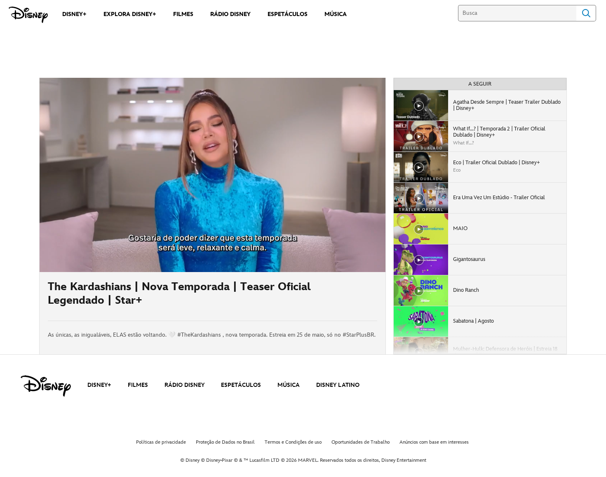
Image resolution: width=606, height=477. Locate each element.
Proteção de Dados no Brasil (225, 442)
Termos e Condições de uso (293, 442)
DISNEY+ (99, 385)
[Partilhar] (353, 296)
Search (586, 13)
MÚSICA (288, 385)
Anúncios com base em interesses (434, 442)
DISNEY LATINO (337, 385)
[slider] (212, 249)
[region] (212, 175)
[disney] (46, 386)
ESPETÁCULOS (241, 385)
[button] (96, 261)
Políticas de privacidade (161, 442)
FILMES (138, 385)
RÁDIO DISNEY (184, 385)
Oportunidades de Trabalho (360, 442)
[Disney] (28, 15)
